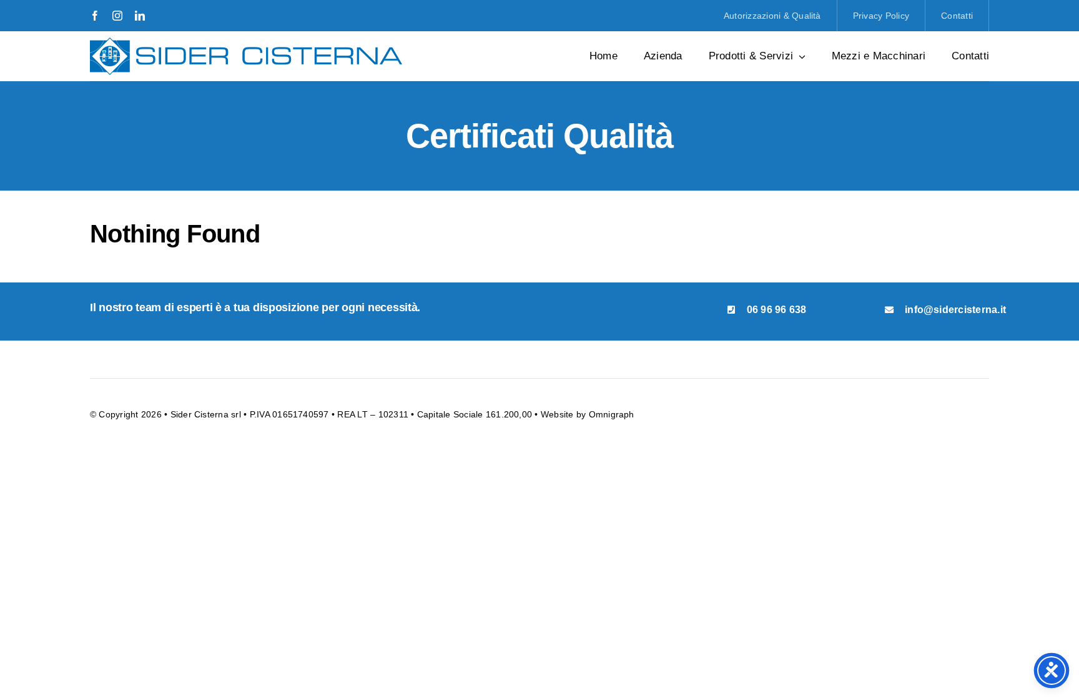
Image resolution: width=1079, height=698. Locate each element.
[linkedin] (140, 16)
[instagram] (117, 16)
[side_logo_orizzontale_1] (246, 42)
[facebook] (95, 16)
